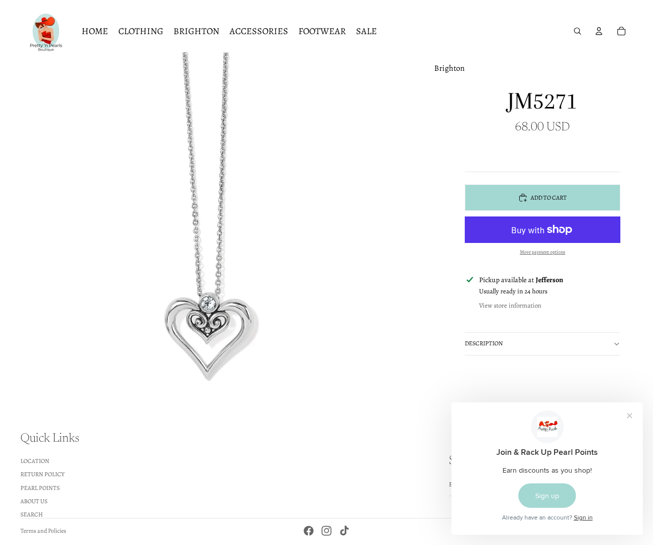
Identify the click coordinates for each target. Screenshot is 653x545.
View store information (510, 305)
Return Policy (42, 474)
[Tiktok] (344, 531)
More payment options (542, 252)
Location (34, 460)
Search (31, 514)
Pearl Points (40, 487)
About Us (33, 501)
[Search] (577, 31)
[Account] (599, 31)
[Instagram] (326, 531)
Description (484, 343)
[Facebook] (309, 531)
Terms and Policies (43, 531)
